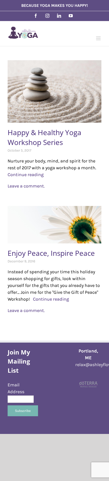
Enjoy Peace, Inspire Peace (51, 253)
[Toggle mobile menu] (98, 38)
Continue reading (49, 299)
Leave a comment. (26, 186)
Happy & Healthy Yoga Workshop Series (44, 137)
